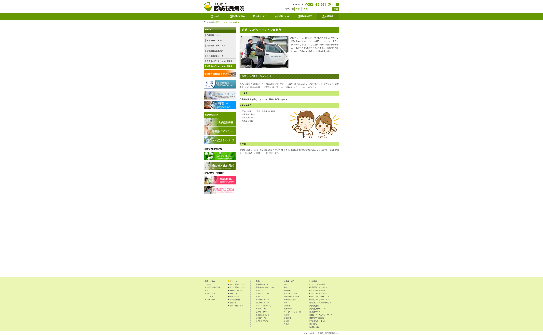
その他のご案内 (262, 321)
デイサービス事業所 (215, 40)
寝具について (261, 290)
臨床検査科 (288, 309)
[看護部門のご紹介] (220, 193)
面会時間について (262, 300)
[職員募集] (220, 183)
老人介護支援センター (216, 56)
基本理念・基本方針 (212, 287)
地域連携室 (314, 306)
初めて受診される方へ (238, 284)
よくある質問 (309, 333)
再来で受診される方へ (238, 287)
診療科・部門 (305, 16)
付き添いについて (262, 293)
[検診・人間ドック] (220, 99)
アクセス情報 (210, 300)
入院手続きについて (263, 284)
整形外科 (287, 290)
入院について (261, 281)
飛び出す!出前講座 (317, 318)
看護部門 (287, 318)
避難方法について (262, 315)
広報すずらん (315, 312)
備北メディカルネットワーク (321, 315)
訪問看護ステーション (216, 46)
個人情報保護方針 (332, 333)
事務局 (286, 324)
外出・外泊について (263, 306)
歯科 (285, 303)
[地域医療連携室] (220, 126)
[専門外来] (220, 108)
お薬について (235, 293)
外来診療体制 (235, 300)
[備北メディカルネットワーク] (220, 143)
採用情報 (313, 324)
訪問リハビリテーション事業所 (219, 66)
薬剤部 (286, 321)
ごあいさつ (209, 284)
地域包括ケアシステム (318, 309)
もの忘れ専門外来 (291, 293)
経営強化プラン (211, 293)
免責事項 (319, 333)
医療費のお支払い (236, 290)
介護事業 (313, 281)
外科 (285, 287)
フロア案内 (209, 297)
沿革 (206, 290)
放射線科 (287, 306)
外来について (235, 281)
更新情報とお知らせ (318, 321)
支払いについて (262, 309)
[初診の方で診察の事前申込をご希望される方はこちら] (220, 88)
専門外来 (233, 303)
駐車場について (262, 312)
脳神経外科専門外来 (291, 297)
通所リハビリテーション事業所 (219, 61)
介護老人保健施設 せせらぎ (216, 74)
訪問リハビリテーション (319, 300)
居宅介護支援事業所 (215, 51)
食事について (261, 297)
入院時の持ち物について (265, 287)
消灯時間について (262, 303)
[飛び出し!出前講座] (220, 169)
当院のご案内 (237, 16)
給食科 (286, 315)
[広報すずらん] (220, 159)
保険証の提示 (235, 297)
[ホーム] (204, 22)
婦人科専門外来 (290, 300)
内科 (285, 284)
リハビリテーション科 (292, 312)
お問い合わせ (315, 327)
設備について (261, 318)
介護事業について (214, 35)
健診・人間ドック (236, 306)
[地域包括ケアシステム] (220, 134)
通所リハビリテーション (319, 297)
